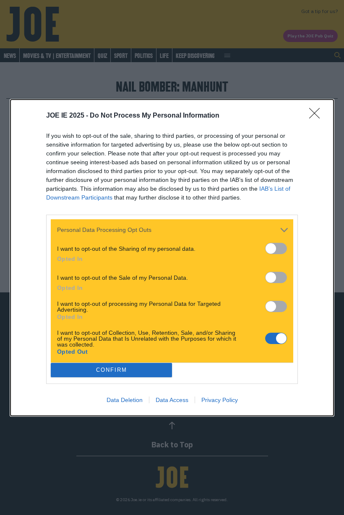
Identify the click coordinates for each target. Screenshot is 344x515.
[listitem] (172, 230)
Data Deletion (125, 400)
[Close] (317, 116)
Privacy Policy (219, 400)
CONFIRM (111, 370)
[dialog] (172, 258)
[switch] (276, 248)
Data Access (172, 400)
